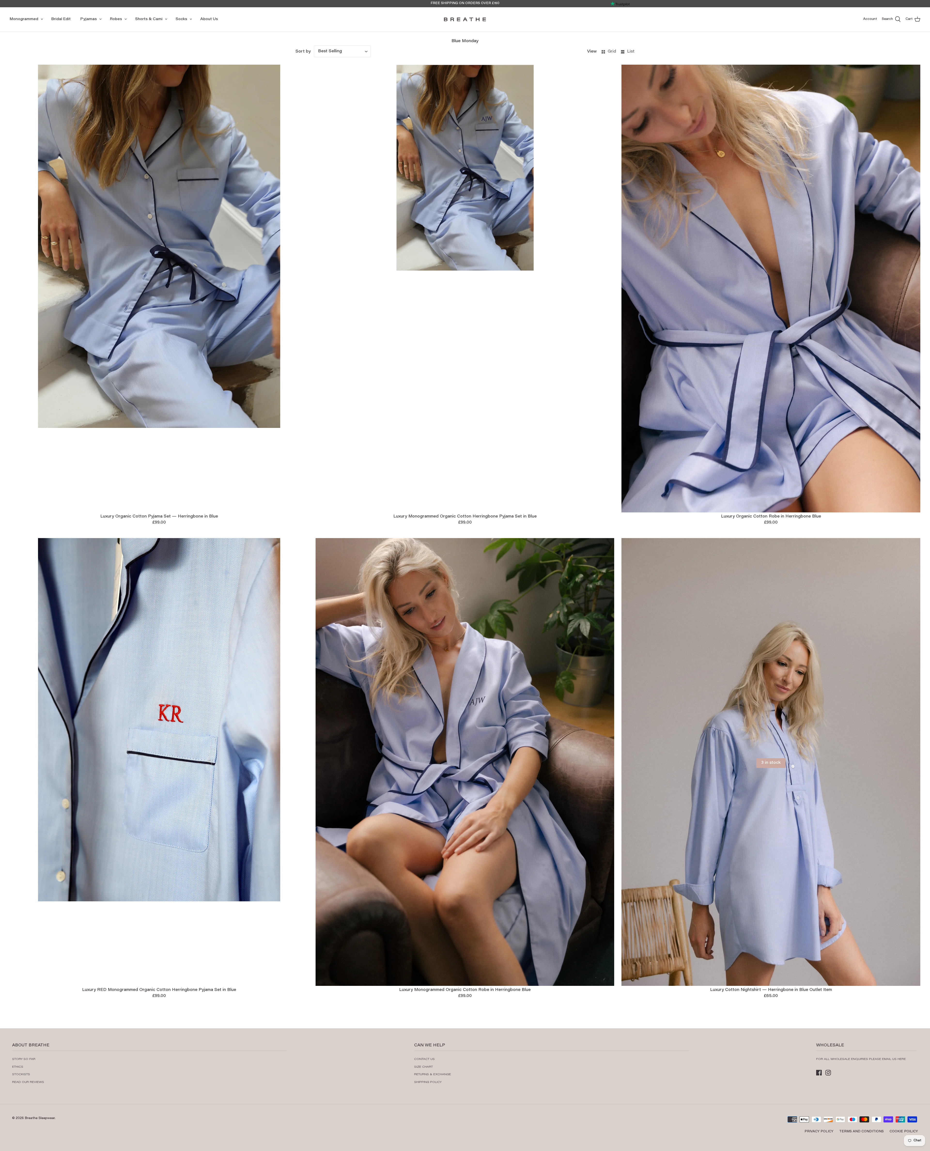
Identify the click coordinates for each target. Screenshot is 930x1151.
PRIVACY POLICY (819, 1131)
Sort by (303, 52)
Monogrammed (24, 19)
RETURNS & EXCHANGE (432, 1074)
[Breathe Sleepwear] (465, 19)
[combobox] (342, 51)
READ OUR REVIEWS (28, 1082)
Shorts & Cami (149, 19)
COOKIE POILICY (904, 1131)
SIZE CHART (423, 1067)
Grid (612, 52)
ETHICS (17, 1067)
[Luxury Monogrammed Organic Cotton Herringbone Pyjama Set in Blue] (465, 288)
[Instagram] (828, 1072)
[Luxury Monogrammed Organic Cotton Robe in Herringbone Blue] (465, 762)
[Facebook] (819, 1072)
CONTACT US (424, 1059)
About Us (209, 19)
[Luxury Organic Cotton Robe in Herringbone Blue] (770, 288)
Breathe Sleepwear (40, 1118)
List (631, 52)
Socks (181, 19)
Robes (116, 19)
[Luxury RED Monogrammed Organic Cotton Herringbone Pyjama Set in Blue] (159, 762)
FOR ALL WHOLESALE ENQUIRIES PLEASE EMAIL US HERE (861, 1059)
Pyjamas (88, 19)
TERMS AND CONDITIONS (861, 1131)
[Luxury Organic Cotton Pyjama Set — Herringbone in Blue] (159, 288)
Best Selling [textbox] (330, 51)
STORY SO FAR (23, 1059)
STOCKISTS (21, 1074)
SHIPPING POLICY (428, 1082)
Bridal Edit (61, 19)
